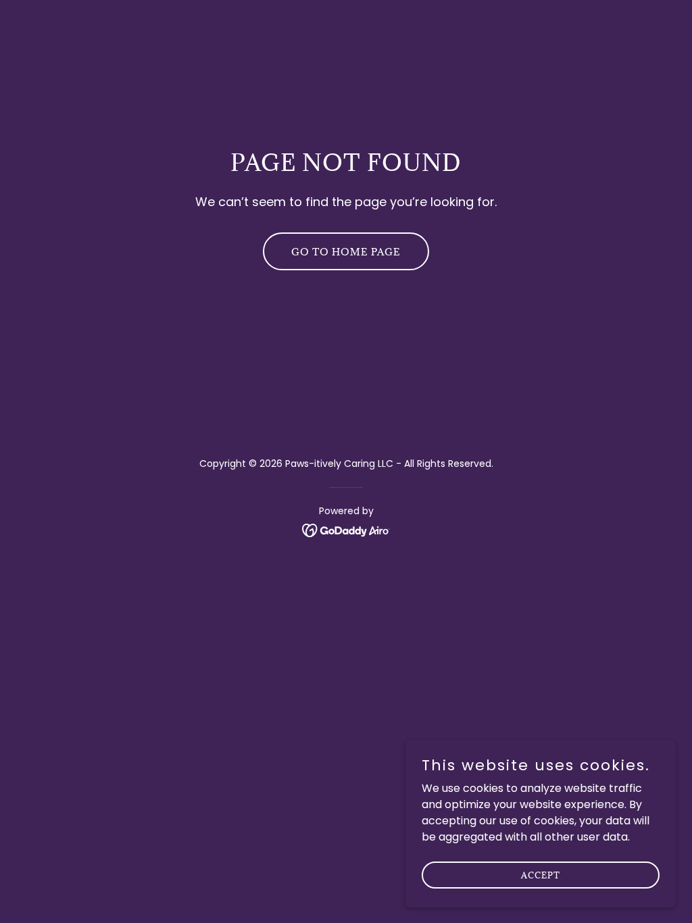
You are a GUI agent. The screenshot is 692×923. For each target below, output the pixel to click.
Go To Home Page (346, 251)
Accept (540, 874)
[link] (346, 529)
